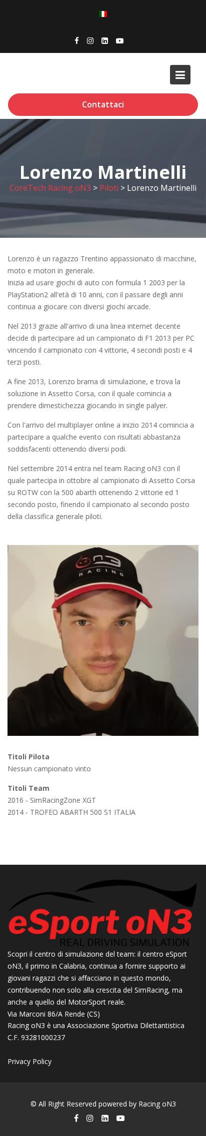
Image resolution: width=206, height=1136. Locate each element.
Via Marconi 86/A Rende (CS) (54, 1013)
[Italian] (103, 13)
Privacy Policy (30, 1061)
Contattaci (103, 104)
